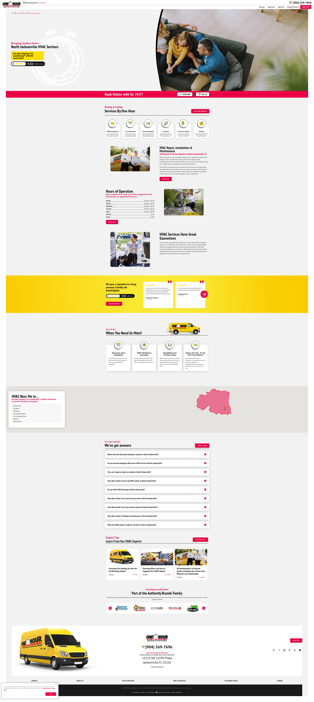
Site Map (142, 692)
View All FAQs (202, 445)
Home (12, 13)
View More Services (200, 111)
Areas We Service (293, 7)
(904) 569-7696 (302, 2)
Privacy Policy (150, 692)
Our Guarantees (128, 681)
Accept (50, 694)
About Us (281, 7)
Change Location (42, 2)
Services (262, 7)
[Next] (204, 294)
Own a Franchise (179, 681)
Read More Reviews (114, 304)
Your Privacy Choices (164, 692)
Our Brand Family (231, 681)
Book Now (306, 7)
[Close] (56, 684)
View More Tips (200, 539)
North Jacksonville (35, 13)
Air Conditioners (168, 574)
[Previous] (110, 608)
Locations (19, 13)
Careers (280, 681)
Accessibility (135, 692)
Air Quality (135, 574)
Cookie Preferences (47, 688)
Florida (26, 13)
